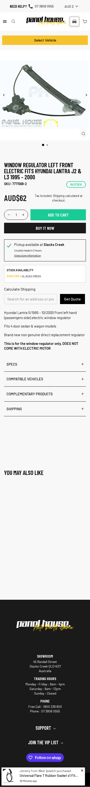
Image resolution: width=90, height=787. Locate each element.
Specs (11, 364)
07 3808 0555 (44, 6)
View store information (27, 255)
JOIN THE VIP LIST (44, 742)
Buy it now (45, 228)
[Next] (86, 95)
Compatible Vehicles (24, 379)
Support (44, 728)
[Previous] (4, 95)
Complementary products (29, 394)
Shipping (59, 196)
